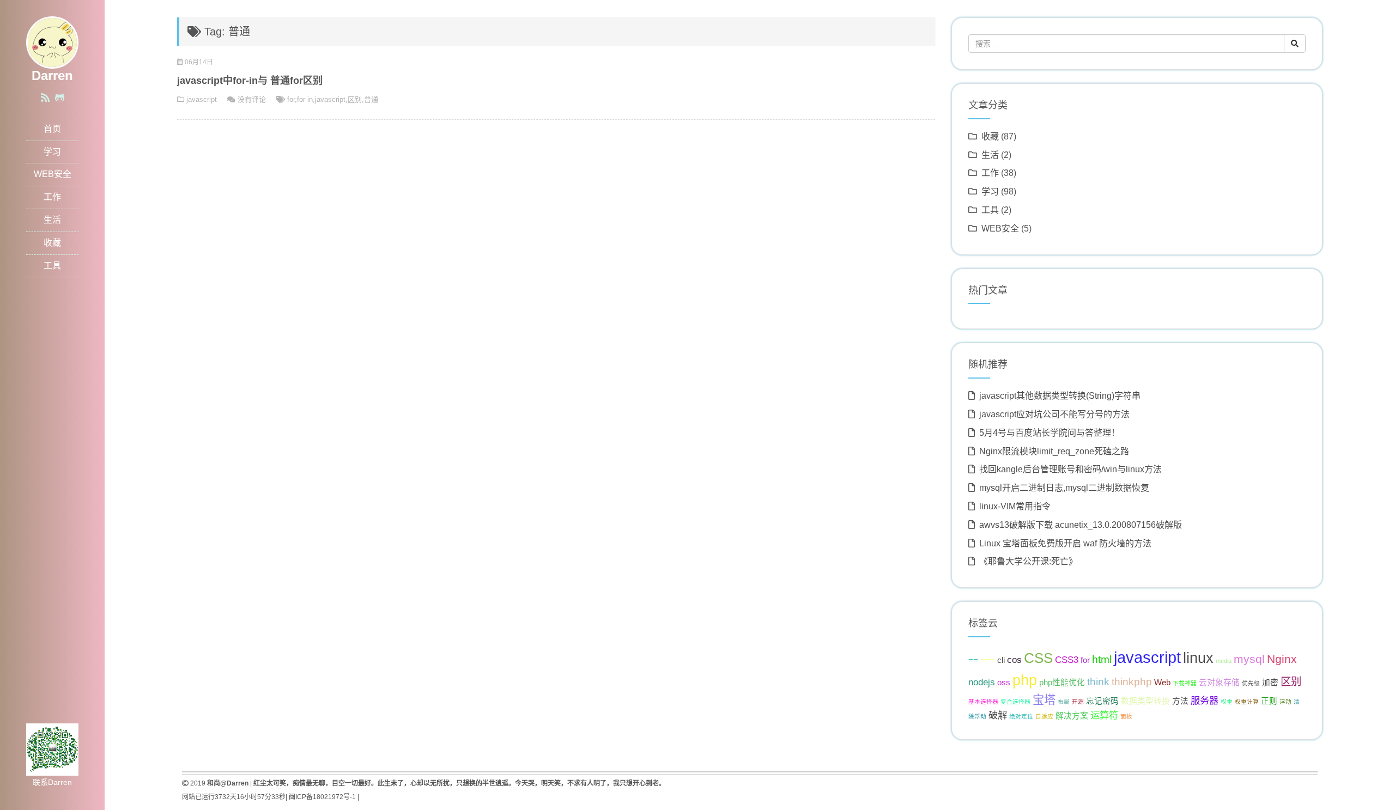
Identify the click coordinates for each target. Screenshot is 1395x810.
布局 (1064, 701)
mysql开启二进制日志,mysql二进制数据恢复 (1064, 487)
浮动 (1285, 701)
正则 (1269, 701)
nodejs (981, 682)
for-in (305, 99)
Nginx (1282, 659)
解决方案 (1072, 715)
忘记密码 (1102, 701)
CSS (1038, 658)
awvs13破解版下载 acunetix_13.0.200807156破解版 (1080, 524)
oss (1003, 682)
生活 (52, 219)
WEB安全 (52, 174)
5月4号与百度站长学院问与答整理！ (1049, 432)
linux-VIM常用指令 (1015, 506)
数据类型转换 (1145, 701)
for (291, 99)
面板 (1126, 716)
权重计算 (1247, 701)
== (973, 660)
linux (1198, 658)
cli (1001, 660)
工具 (52, 265)
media (1224, 660)
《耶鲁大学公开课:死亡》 (1028, 561)
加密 (1270, 682)
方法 (1180, 701)
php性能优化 (1062, 682)
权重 (1227, 701)
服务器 (1204, 700)
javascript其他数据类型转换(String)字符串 (1060, 395)
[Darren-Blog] (52, 41)
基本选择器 (983, 701)
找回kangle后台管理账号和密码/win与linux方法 (1070, 469)
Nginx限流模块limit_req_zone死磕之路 (1054, 451)
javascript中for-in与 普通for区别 (250, 80)
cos (1014, 659)
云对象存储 (1219, 682)
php (1024, 680)
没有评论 (252, 99)
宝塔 (1044, 699)
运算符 (1104, 715)
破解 (997, 715)
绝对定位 (1021, 716)
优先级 (1251, 683)
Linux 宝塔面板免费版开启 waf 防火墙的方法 (1065, 543)
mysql (1249, 659)
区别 (355, 99)
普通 (371, 99)
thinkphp (1132, 681)
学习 (52, 151)
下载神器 (1185, 683)
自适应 (1044, 716)
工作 (52, 197)
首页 (52, 128)
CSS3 (1066, 659)
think (1098, 681)
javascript (201, 99)
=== (987, 660)
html (1102, 659)
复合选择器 (1015, 701)
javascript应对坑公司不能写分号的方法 (1054, 414)
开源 (1078, 701)
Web (1162, 682)
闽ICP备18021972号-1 (322, 797)
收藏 (52, 242)
